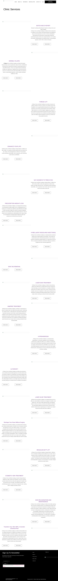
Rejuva (5, 63)
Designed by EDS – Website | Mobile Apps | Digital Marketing (36, 579)
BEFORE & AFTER (32, 1)
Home (16, 1)
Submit (5, 563)
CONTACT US (38, 1)
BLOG (43, 1)
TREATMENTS (25, 1)
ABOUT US (20, 1)
